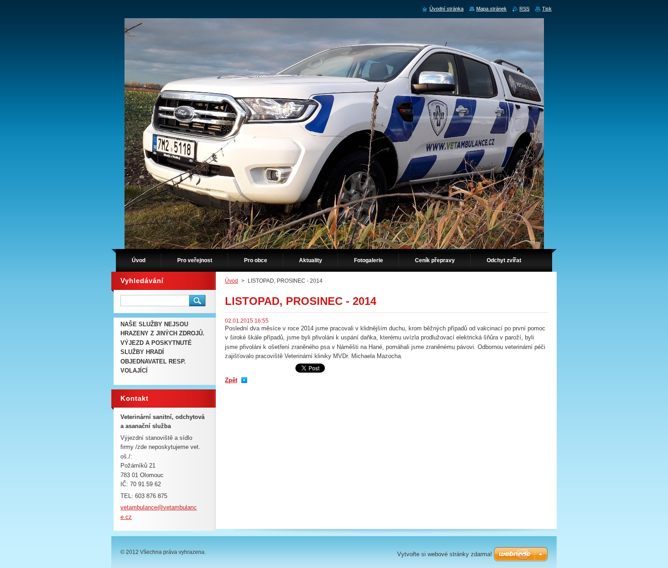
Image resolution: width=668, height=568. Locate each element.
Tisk (547, 8)
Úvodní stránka (446, 8)
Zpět (231, 380)
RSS (524, 8)
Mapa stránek (491, 8)
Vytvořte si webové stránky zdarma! (444, 554)
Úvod (231, 281)
